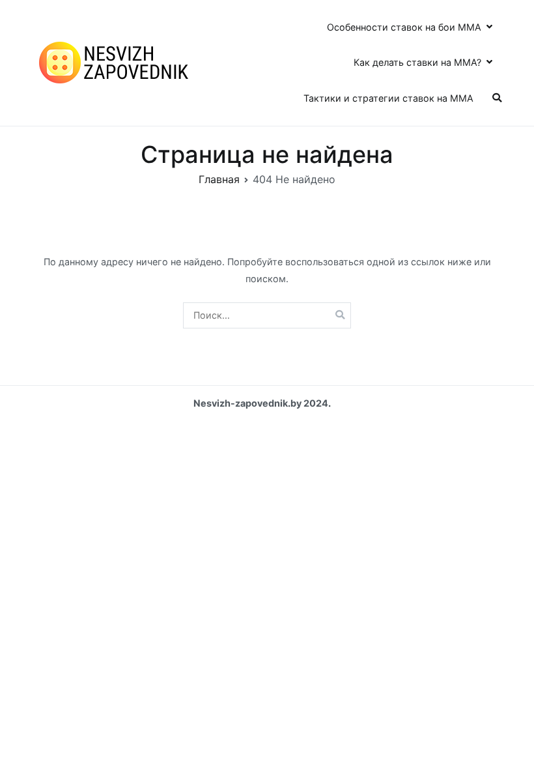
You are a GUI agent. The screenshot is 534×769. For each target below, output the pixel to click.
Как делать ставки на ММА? (417, 62)
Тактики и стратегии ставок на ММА (388, 98)
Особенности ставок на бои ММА (404, 27)
